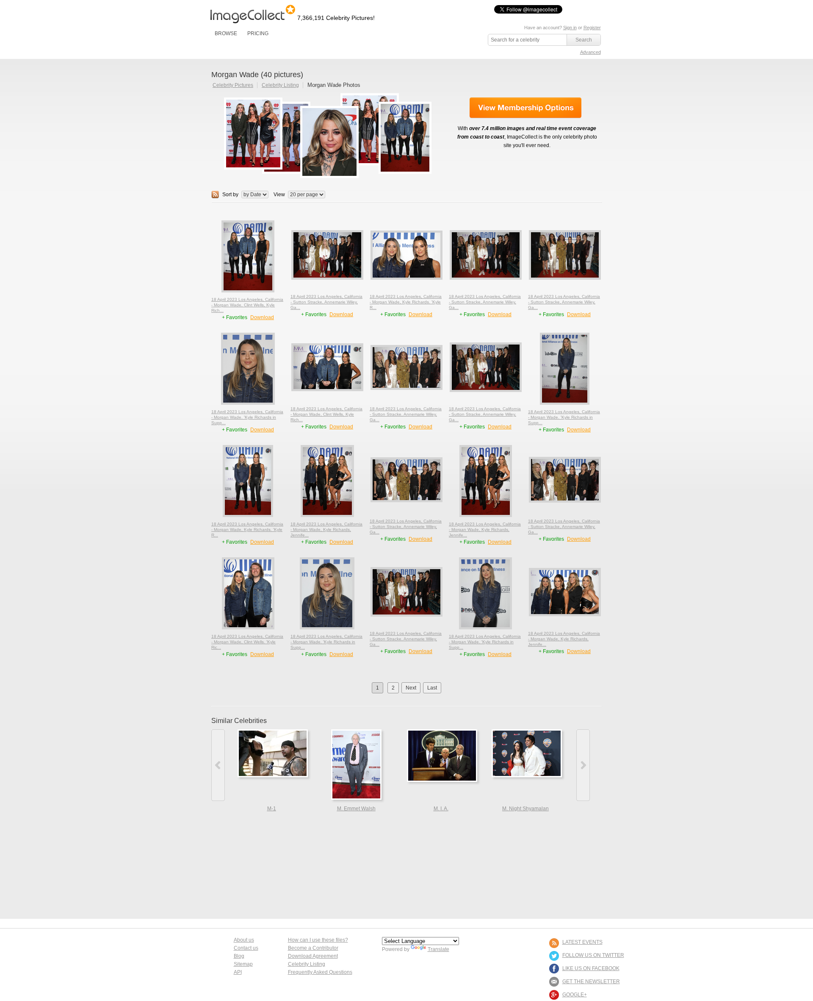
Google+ (574, 995)
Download (262, 317)
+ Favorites (235, 317)
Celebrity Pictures (233, 85)
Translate (438, 949)
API (238, 972)
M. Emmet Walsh (356, 809)
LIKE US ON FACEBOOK (590, 968)
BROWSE (226, 33)
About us (244, 940)
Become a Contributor (313, 948)
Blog (239, 956)
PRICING (257, 33)
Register (592, 27)
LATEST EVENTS (582, 942)
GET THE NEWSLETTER (591, 981)
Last (432, 688)
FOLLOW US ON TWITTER (593, 955)
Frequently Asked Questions (320, 972)
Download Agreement (313, 956)
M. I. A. (441, 809)
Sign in (570, 27)
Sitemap (243, 964)
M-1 (271, 809)
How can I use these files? (318, 940)
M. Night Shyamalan (525, 809)
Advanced (590, 52)
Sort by (230, 194)
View (279, 194)
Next (411, 688)
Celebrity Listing (280, 85)
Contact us (246, 948)
